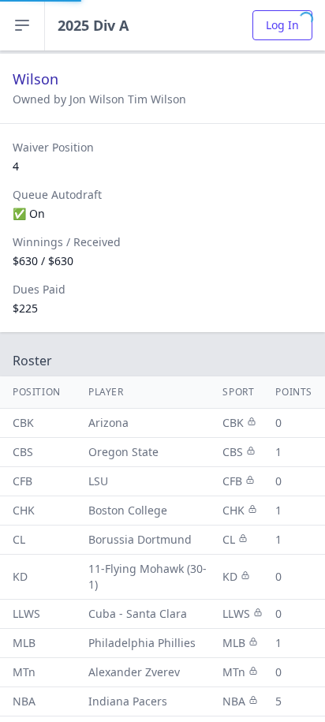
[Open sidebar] (22, 25)
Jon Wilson (98, 99)
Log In (282, 24)
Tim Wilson (157, 99)
